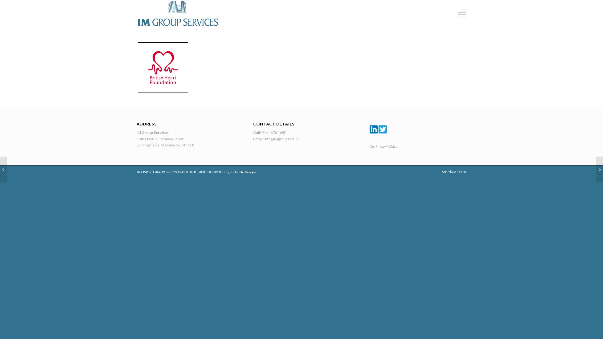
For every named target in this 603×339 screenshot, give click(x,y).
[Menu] (460, 14)
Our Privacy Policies (383, 146)
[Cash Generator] (599, 169)
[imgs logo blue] (178, 13)
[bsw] (3, 169)
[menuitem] (460, 14)
